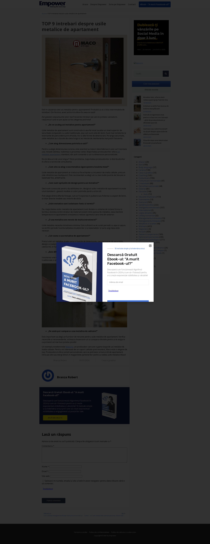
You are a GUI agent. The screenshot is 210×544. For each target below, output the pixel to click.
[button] (150, 246)
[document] (105, 272)
